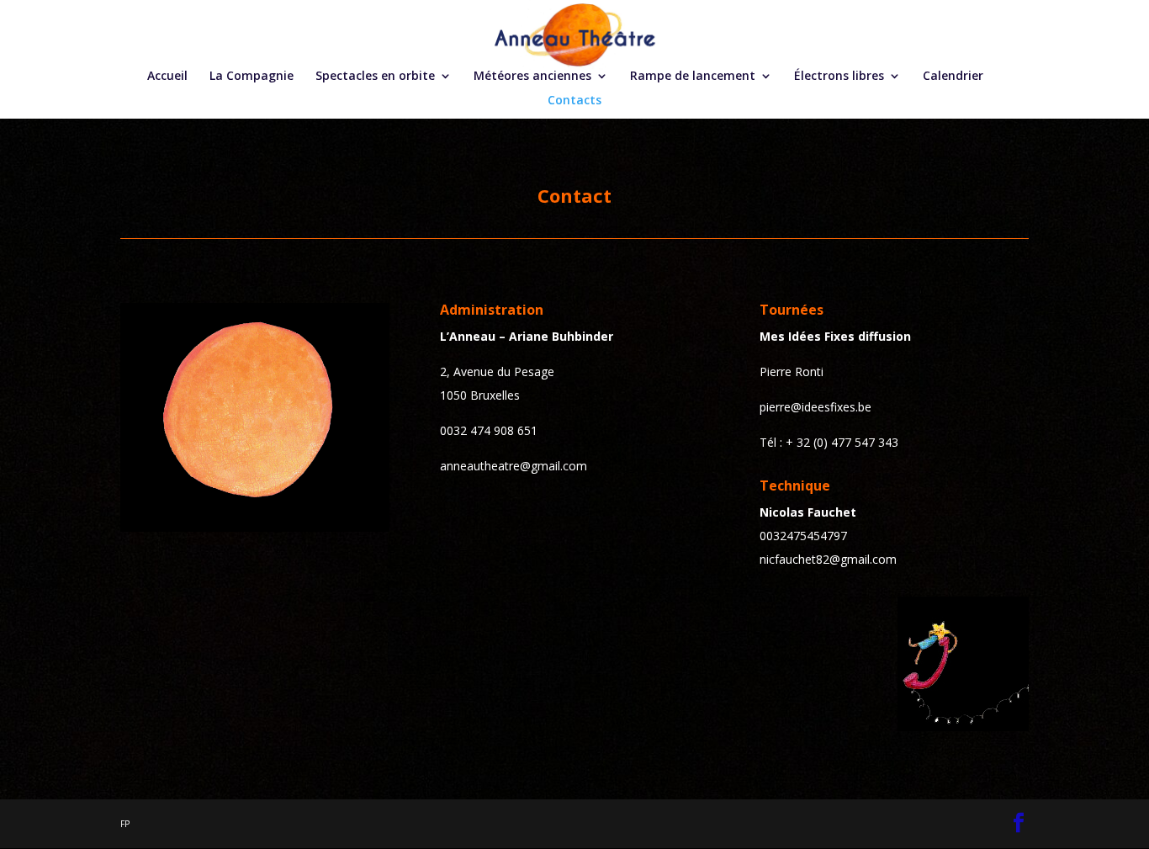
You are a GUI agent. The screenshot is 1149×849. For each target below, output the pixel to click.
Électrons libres (839, 76)
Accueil (167, 76)
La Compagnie (251, 76)
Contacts (574, 101)
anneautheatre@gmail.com (513, 466)
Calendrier (953, 76)
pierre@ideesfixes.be (815, 407)
